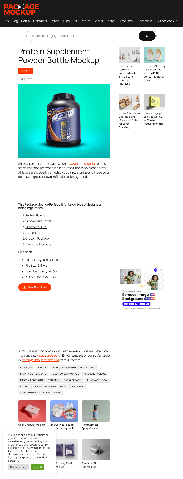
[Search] (147, 36)
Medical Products (31, 380)
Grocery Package (37, 238)
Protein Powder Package (50, 386)
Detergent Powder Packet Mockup (73, 367)
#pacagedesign (47, 355)
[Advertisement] (83, 190)
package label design (82, 163)
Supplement (33, 221)
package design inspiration (40, 360)
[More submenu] (116, 20)
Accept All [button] (37, 467)
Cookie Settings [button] (18, 467)
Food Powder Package (65, 373)
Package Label (73, 380)
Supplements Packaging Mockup (40, 392)
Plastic (25, 386)
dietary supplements (33, 373)
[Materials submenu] (153, 20)
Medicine (31, 244)
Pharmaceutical (36, 227)
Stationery (32, 232)
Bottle (25, 71)
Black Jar (26, 367)
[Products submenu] (134, 20)
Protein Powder (35, 215)
